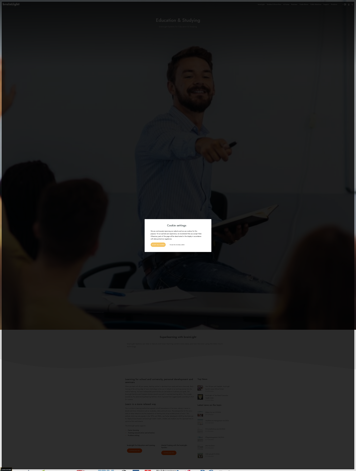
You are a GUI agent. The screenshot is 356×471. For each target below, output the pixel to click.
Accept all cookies (158, 244)
